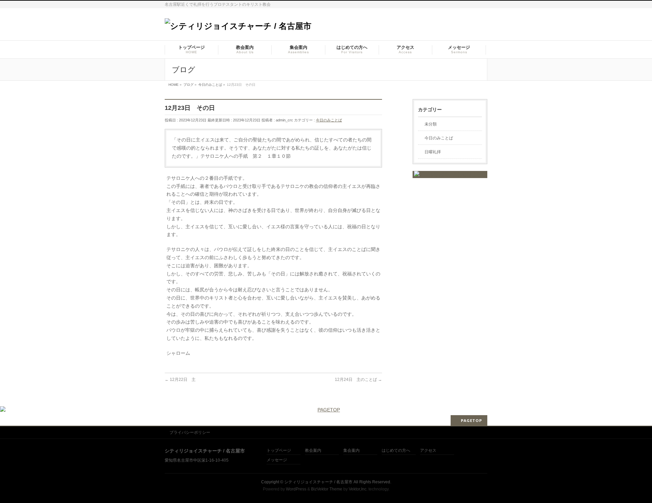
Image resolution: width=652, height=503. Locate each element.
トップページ (279, 450)
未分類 (430, 124)
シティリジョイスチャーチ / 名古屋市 (318, 482)
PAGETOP (471, 420)
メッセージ (277, 460)
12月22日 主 (180, 379)
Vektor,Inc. (358, 489)
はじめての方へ (396, 450)
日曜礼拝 (432, 152)
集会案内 (351, 450)
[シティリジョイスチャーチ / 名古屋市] (238, 26)
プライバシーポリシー (189, 432)
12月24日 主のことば (358, 379)
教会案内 (313, 450)
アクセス (428, 450)
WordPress (296, 489)
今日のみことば (329, 120)
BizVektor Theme (326, 489)
